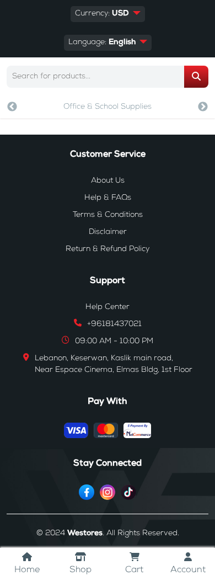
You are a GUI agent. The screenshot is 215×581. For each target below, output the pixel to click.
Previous (12, 107)
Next (202, 107)
